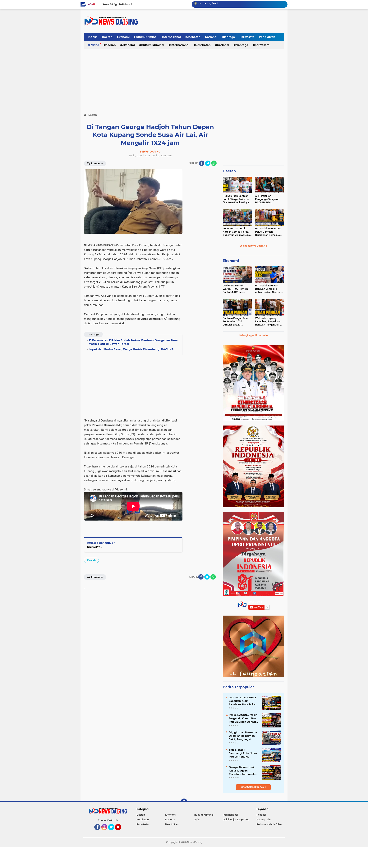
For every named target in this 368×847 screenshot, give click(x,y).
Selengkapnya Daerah (253, 245)
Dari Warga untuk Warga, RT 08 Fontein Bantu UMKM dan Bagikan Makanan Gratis (237, 289)
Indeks (92, 37)
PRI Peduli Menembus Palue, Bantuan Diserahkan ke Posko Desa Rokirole (268, 232)
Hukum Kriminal (145, 37)
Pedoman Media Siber (269, 824)
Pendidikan (267, 37)
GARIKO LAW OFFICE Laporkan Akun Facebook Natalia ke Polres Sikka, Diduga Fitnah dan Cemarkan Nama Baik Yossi (243, 701)
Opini (197, 819)
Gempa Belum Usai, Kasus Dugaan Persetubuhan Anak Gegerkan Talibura (242, 771)
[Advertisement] (214, 21)
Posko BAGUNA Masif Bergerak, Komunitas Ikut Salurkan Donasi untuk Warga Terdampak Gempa (243, 718)
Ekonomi (123, 37)
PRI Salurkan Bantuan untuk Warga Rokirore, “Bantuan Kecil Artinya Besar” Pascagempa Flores (236, 199)
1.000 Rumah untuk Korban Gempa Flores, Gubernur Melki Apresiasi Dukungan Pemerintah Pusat (237, 232)
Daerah (107, 37)
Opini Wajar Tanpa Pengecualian (237, 819)
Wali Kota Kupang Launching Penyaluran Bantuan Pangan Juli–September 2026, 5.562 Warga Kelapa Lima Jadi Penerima (269, 321)
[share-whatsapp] (214, 163)
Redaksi (261, 814)
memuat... (94, 547)
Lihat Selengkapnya (252, 787)
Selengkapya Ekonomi (252, 335)
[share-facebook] (201, 163)
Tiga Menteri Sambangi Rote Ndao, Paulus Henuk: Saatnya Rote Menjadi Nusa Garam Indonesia (243, 753)
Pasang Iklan (263, 819)
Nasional (211, 37)
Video (95, 45)
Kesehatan (192, 37)
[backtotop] (184, 802)
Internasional (171, 37)
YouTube (120, 832)
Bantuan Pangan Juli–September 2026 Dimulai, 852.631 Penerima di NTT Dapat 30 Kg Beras (236, 321)
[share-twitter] (207, 163)
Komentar (97, 163)
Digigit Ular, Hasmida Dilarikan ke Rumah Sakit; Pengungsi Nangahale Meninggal (243, 736)
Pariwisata (247, 37)
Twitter (113, 832)
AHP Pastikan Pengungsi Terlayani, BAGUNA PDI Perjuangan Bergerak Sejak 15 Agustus (267, 199)
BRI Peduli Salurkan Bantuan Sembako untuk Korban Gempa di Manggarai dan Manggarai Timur (269, 289)
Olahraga (228, 37)
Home (91, 4)
